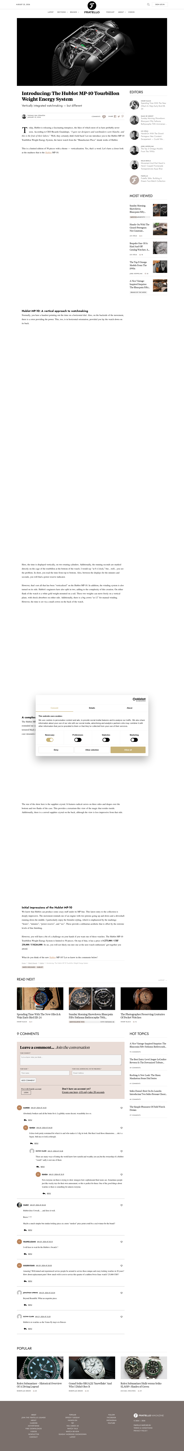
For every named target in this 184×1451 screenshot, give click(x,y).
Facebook (111, 1417)
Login (26, 1092)
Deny (56, 750)
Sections (61, 12)
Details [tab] (92, 708)
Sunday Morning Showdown (72, 1434)
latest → (162, 980)
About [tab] (129, 708)
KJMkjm (32, 1127)
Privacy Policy (140, 1431)
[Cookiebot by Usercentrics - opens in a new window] (135, 700)
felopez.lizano (29, 1242)
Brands (73, 12)
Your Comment (25, 1053)
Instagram (112, 1420)
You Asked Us (72, 1426)
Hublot (48, 152)
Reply (30, 1120)
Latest (51, 12)
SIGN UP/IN (159, 4)
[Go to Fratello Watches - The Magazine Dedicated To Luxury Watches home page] (92, 2)
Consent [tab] (54, 708)
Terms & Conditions (143, 1428)
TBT (72, 1423)
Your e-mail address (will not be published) (87, 1069)
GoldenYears (29, 1265)
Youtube (111, 1423)
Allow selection (92, 750)
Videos (131, 12)
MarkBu (26, 1108)
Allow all (128, 750)
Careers (33, 1423)
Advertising (33, 1426)
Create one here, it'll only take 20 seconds (83, 1092)
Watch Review (72, 1431)
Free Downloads (34, 1428)
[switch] (77, 740)
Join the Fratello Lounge (34, 1417)
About (121, 12)
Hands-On (72, 1420)
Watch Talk (72, 1428)
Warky (26, 1205)
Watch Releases (29, 967)
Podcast (110, 12)
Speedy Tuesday (72, 1417)
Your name (24, 1069)
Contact (34, 1437)
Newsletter (33, 1434)
